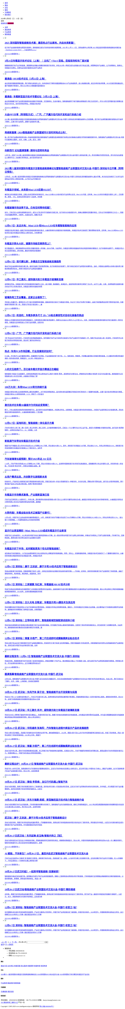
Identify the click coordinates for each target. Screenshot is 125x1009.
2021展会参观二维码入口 (9, 1002)
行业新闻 (8, 32)
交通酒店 (8, 12)
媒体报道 (8, 34)
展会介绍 (4, 966)
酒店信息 (10, 991)
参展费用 (30, 966)
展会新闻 (8, 29)
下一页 (7, 944)
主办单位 (10, 966)
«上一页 (4, 942)
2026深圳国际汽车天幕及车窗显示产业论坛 (74, 974)
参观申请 (10, 23)
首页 (6, 3)
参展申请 (4, 23)
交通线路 (4, 991)
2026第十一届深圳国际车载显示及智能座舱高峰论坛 (19, 974)
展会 (6, 5)
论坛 (6, 7)
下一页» (14, 942)
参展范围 (17, 966)
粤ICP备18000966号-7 (46, 1006)
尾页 (11, 944)
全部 (6, 27)
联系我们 (8, 15)
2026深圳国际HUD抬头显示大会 (48, 974)
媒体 (6, 10)
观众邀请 (24, 966)
